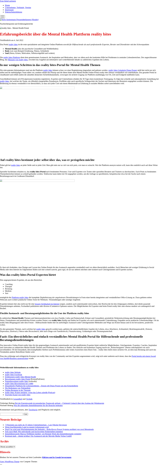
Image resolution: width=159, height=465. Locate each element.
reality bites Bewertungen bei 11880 (19, 384)
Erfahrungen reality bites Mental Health (20, 377)
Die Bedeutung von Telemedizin (17, 388)
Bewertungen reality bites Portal (17, 379)
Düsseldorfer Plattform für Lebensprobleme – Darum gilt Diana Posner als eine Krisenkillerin (41, 386)
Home (7, 5)
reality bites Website (13, 372)
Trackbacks (33, 410)
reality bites (13, 44)
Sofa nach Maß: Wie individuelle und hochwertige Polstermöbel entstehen (34, 432)
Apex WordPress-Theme (9, 462)
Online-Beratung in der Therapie (18, 390)
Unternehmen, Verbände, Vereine (18, 7)
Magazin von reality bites (18, 60)
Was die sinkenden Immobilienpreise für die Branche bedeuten (38, 405)
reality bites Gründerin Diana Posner (122, 70)
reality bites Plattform (11, 57)
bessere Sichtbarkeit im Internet (47, 304)
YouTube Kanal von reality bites (17, 395)
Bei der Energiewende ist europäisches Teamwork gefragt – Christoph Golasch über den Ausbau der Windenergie (59, 403)
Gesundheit (17, 399)
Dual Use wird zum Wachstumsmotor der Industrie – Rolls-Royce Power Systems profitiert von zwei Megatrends (49, 429)
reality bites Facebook (13, 375)
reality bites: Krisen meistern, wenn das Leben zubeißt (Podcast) (30, 392)
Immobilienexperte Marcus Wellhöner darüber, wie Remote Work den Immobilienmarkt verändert (43, 434)
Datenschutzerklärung (13, 12)
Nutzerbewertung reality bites (16, 381)
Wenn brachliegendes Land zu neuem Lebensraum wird (27, 427)
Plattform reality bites (20, 297)
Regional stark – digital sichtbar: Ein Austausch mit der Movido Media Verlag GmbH (38, 436)
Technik (29, 399)
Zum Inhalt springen (8, 1)
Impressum (9, 10)
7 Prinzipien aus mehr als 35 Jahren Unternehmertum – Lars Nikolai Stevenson (36, 425)
